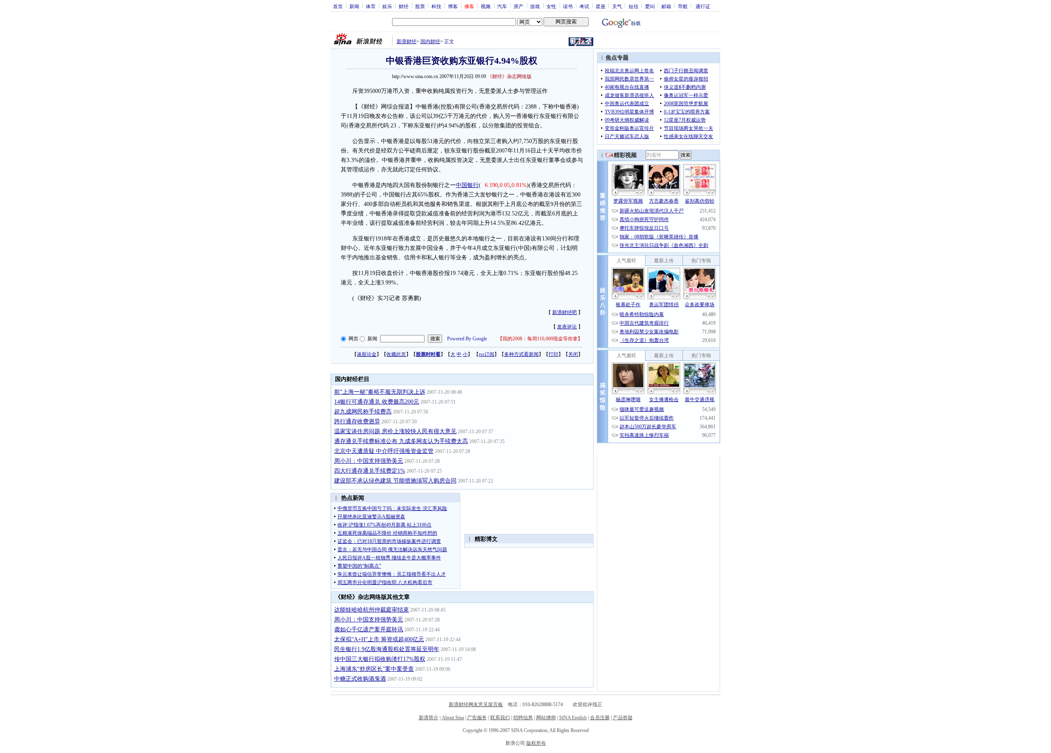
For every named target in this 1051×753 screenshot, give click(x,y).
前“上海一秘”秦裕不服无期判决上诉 (379, 392)
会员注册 (600, 718)
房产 (518, 6)
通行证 (702, 6)
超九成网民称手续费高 (363, 412)
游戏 (535, 6)
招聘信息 (523, 718)
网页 (353, 339)
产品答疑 (623, 718)
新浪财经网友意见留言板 (476, 704)
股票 (420, 6)
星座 (601, 6)
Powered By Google (467, 339)
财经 (403, 6)
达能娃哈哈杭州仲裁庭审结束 (371, 610)
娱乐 (387, 6)
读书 (568, 6)
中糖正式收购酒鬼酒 (360, 679)
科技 (436, 6)
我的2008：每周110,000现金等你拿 (540, 339)
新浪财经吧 (564, 312)
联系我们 (500, 718)
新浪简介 (428, 718)
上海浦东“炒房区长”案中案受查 (374, 669)
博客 (453, 6)
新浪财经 (406, 41)
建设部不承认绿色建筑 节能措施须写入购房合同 (395, 481)
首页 (338, 6)
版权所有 (536, 743)
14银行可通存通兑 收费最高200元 (376, 402)
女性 (551, 6)
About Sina (453, 718)
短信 (633, 6)
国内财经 (430, 41)
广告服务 (477, 718)
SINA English (573, 718)
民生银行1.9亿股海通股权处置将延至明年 (386, 649)
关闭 (573, 354)
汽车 (502, 6)
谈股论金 (366, 354)
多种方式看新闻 (521, 354)
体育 (371, 6)
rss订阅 (486, 354)
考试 (584, 6)
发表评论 (567, 327)
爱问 (650, 6)
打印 (553, 354)
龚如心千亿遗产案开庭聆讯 (368, 629)
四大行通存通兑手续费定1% (369, 471)
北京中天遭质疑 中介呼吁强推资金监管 (384, 451)
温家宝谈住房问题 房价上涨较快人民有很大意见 (395, 431)
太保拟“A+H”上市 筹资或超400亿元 (379, 639)
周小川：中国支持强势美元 (368, 461)
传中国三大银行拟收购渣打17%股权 (379, 659)
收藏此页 (396, 354)
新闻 (354, 6)
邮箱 (666, 6)
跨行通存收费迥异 (357, 421)
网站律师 (546, 718)
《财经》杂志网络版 (509, 76)
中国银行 (467, 185)
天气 (617, 6)
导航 (683, 6)
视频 (486, 6)
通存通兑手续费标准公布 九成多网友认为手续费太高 (401, 441)
